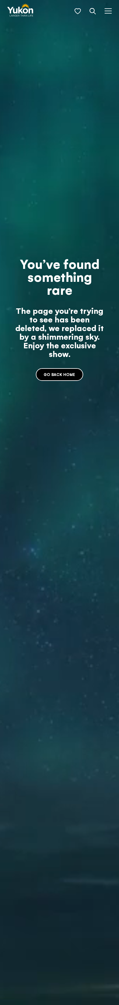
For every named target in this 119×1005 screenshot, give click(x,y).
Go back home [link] (59, 374)
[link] (20, 10)
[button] (77, 11)
